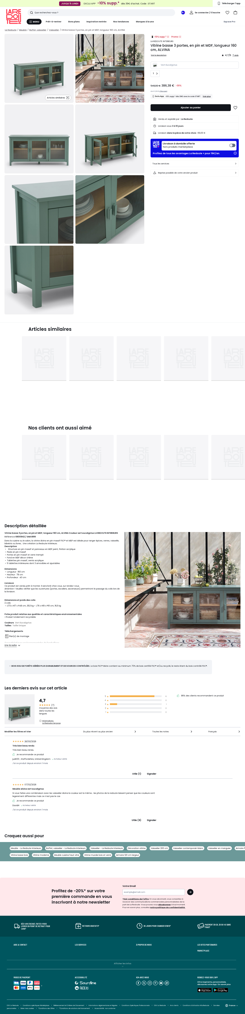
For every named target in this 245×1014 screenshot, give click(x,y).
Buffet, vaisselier (37, 30)
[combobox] (110, 731)
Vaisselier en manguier (219, 848)
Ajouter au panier (191, 107)
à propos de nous (144, 944)
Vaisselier (54, 30)
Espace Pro (229, 21)
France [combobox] (232, 1005)
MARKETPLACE (203, 950)
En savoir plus (224, 984)
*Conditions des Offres (46, 1008)
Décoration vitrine (137, 848)
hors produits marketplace (179, 145)
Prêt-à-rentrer (54, 21)
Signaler (151, 773)
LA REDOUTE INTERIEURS (162, 41)
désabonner (164, 904)
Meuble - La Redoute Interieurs (26, 848)
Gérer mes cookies (27, 1008)
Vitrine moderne (41, 855)
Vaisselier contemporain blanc (188, 848)
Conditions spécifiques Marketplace (36, 1005)
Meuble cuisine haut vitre (66, 855)
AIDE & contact (20, 944)
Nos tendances (121, 21)
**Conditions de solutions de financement (74, 1008)
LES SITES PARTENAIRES (207, 944)
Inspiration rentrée (96, 21)
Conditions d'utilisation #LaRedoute (196, 1005)
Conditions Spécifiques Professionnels (136, 1005)
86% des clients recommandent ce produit (202, 695)
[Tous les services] (235, 163)
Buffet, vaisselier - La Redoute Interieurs (65, 848)
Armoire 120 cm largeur (127, 855)
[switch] (199, 145)
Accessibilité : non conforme (105, 1008)
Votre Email (129, 886)
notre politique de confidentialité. (167, 907)
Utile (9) (136, 820)
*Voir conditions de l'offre (135, 899)
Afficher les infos (122, 963)
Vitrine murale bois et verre (97, 855)
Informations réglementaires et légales (102, 1005)
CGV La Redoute (13, 1005)
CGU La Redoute (160, 1005)
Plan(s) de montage (19, 636)
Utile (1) (136, 773)
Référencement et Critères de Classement (68, 1005)
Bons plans (74, 21)
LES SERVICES (80, 944)
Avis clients (174, 1005)
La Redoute (10, 30)
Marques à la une (145, 21)
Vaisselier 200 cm (159, 848)
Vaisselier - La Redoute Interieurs (107, 848)
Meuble (23, 30)
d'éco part (163, 91)
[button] (235, 12)
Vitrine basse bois (19, 855)
